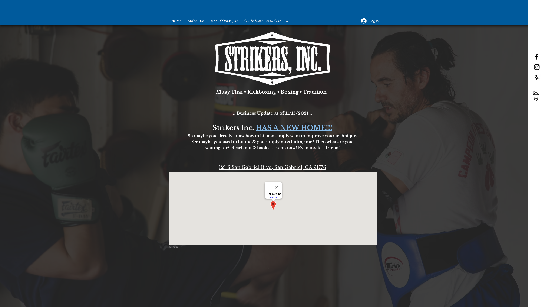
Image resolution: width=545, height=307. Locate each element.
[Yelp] (537, 77)
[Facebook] (537, 57)
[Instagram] (537, 67)
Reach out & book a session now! (264, 147)
